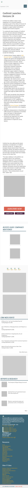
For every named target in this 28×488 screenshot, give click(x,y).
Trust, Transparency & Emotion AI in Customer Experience (14, 341)
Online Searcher (5, 475)
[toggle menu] (25, 6)
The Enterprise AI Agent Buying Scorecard (17, 382)
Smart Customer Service (7, 477)
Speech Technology (6, 478)
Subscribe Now (14, 209)
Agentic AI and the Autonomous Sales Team (11, 346)
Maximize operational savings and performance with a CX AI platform (16, 402)
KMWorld (4, 474)
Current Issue (9, 213)
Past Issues (19, 213)
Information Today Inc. (7, 426)
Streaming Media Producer (8, 482)
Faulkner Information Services (8, 470)
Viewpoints (4, 452)
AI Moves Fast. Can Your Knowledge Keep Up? (12, 321)
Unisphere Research (6, 483)
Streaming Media (6, 479)
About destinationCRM (7, 456)
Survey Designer (14, 105)
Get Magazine (6, 446)
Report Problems (6, 460)
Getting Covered (5, 458)
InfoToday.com (5, 472)
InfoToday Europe (6, 473)
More (26, 410)
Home (3, 445)
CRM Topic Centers (6, 448)
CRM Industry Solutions (7, 450)
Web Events (4, 453)
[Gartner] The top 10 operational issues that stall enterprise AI (17, 392)
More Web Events (23, 352)
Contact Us (4, 461)
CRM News (4, 451)
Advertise (4, 457)
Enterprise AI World (6, 469)
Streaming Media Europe (7, 480)
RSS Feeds (4, 455)
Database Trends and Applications (9, 468)
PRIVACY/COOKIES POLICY (8, 437)
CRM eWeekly (5, 447)
